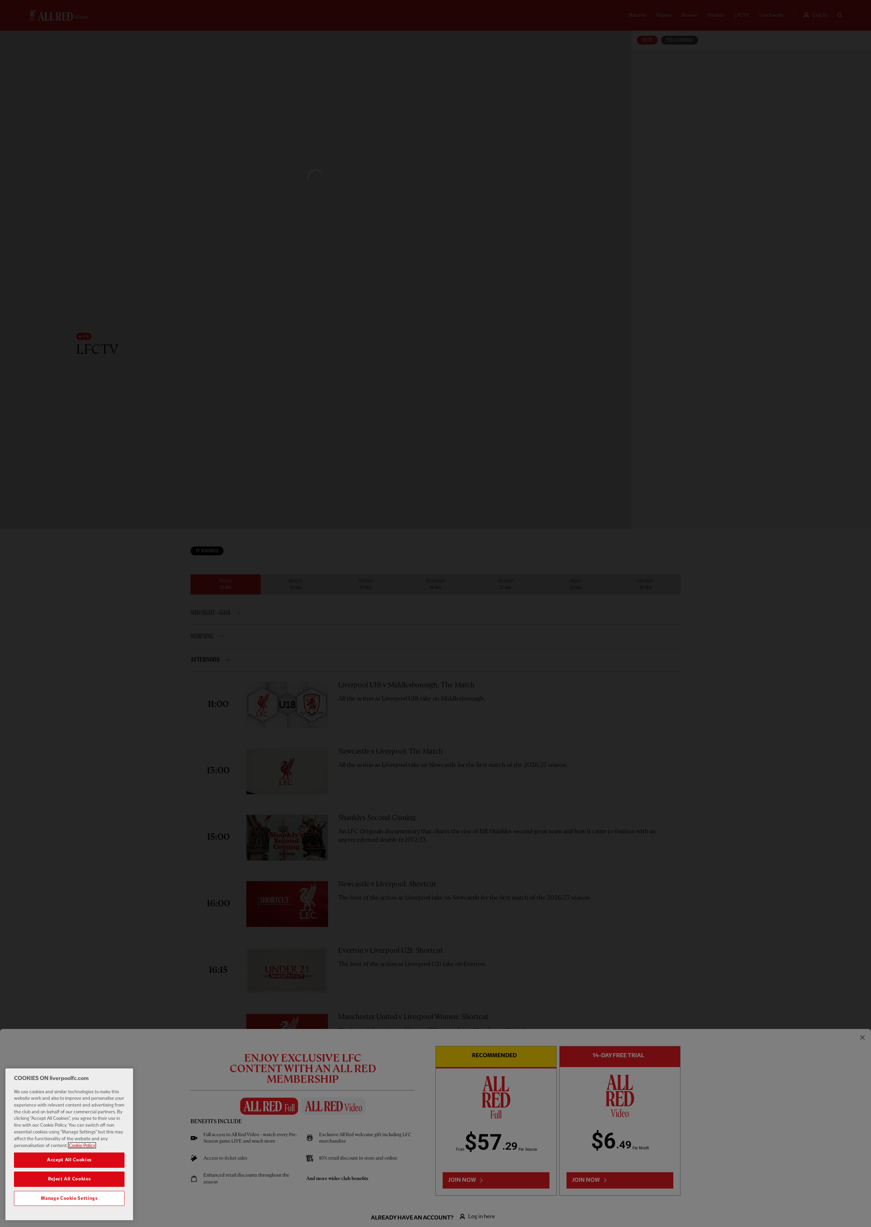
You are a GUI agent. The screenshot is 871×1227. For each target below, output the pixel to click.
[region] (69, 1144)
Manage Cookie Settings (69, 1198)
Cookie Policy (82, 1145)
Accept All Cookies (69, 1160)
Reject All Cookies (69, 1179)
